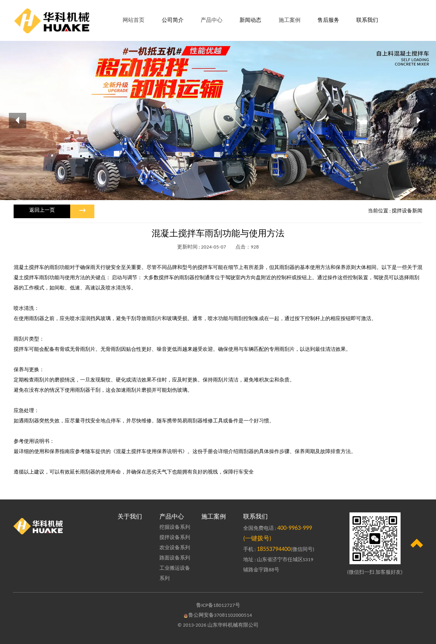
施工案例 (213, 517)
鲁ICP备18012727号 (218, 605)
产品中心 (171, 517)
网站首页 (133, 20)
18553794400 (274, 549)
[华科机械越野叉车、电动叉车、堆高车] (61, 525)
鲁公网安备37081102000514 (220, 615)
